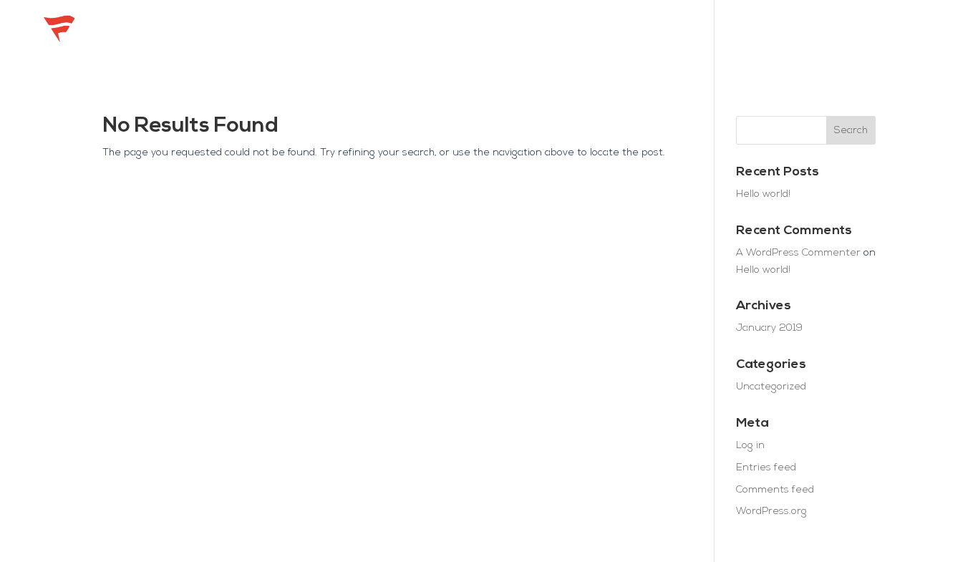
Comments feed (775, 490)
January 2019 (769, 328)
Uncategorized (771, 387)
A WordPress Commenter (798, 253)
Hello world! (763, 194)
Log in (750, 445)
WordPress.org (771, 511)
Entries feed (766, 467)
